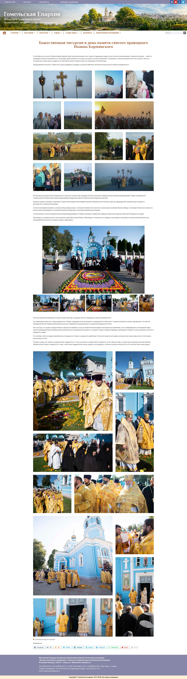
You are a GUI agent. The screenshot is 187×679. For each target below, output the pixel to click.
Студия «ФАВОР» (71, 33)
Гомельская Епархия (32, 14)
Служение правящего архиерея (45, 639)
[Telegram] (183, 2)
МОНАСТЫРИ (43, 33)
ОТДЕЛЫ (57, 33)
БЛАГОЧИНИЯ (28, 33)
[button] (39, 647)
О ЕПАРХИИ (14, 33)
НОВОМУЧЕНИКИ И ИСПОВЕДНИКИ (107, 33)
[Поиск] (184, 33)
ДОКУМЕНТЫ (87, 33)
